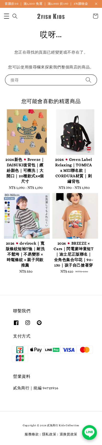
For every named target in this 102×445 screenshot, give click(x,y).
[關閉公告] (96, 4)
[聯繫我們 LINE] (89, 432)
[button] (6, 16)
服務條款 (32, 434)
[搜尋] (88, 80)
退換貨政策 (69, 434)
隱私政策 (49, 434)
